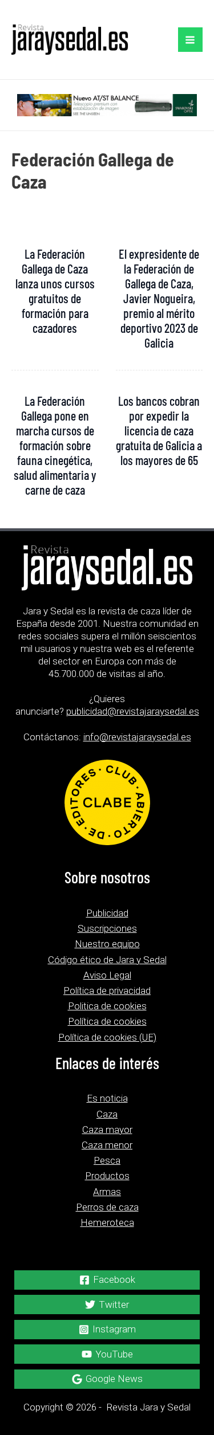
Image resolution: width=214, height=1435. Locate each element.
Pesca (107, 1160)
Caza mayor (107, 1129)
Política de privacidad (107, 990)
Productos (107, 1175)
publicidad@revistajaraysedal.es (132, 711)
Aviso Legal (107, 975)
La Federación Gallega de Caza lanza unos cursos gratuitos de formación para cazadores (55, 290)
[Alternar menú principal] (190, 39)
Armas (107, 1191)
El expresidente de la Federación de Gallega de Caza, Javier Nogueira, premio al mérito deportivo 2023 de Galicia (159, 298)
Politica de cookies (107, 1006)
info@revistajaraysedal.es (137, 737)
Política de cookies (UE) (107, 1037)
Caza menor (107, 1145)
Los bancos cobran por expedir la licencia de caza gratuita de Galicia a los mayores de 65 (159, 430)
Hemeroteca (107, 1222)
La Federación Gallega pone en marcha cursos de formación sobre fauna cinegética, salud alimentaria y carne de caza (55, 445)
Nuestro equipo (107, 943)
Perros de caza (107, 1207)
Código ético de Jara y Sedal (107, 959)
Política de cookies (107, 1021)
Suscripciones (107, 928)
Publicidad (107, 913)
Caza (107, 1114)
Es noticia (107, 1098)
